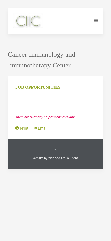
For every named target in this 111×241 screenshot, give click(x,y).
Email (42, 128)
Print (24, 128)
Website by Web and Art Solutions (55, 158)
